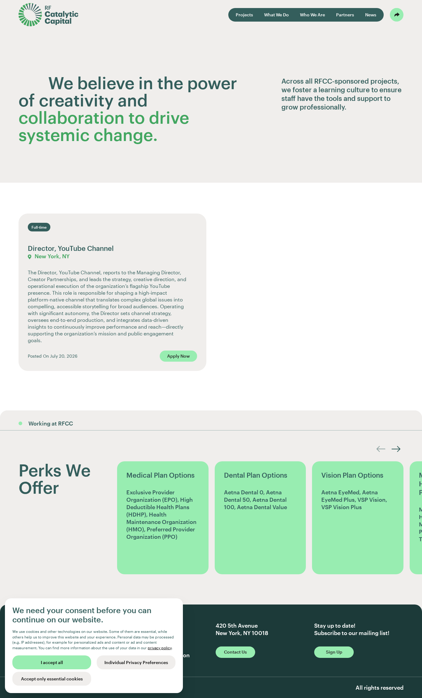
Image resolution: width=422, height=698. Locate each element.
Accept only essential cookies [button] (52, 678)
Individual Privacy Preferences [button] (136, 662)
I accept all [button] (52, 662)
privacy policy (159, 648)
